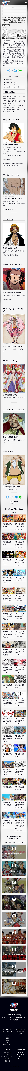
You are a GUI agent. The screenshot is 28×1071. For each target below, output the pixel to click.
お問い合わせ (7, 1052)
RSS (21, 1057)
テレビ (7, 1042)
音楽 (7, 1038)
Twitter (21, 1052)
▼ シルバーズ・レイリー (10, 85)
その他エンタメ (7, 1044)
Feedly (21, 1059)
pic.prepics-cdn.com (9, 196)
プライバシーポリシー (7, 1057)
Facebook (21, 1054)
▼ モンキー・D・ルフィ (10, 82)
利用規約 (7, 1054)
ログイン (20, 1034)
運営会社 (7, 1061)
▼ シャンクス (7, 87)
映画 (7, 1040)
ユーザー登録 (20, 1032)
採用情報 (7, 1059)
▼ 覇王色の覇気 (8, 80)
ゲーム (7, 1036)
